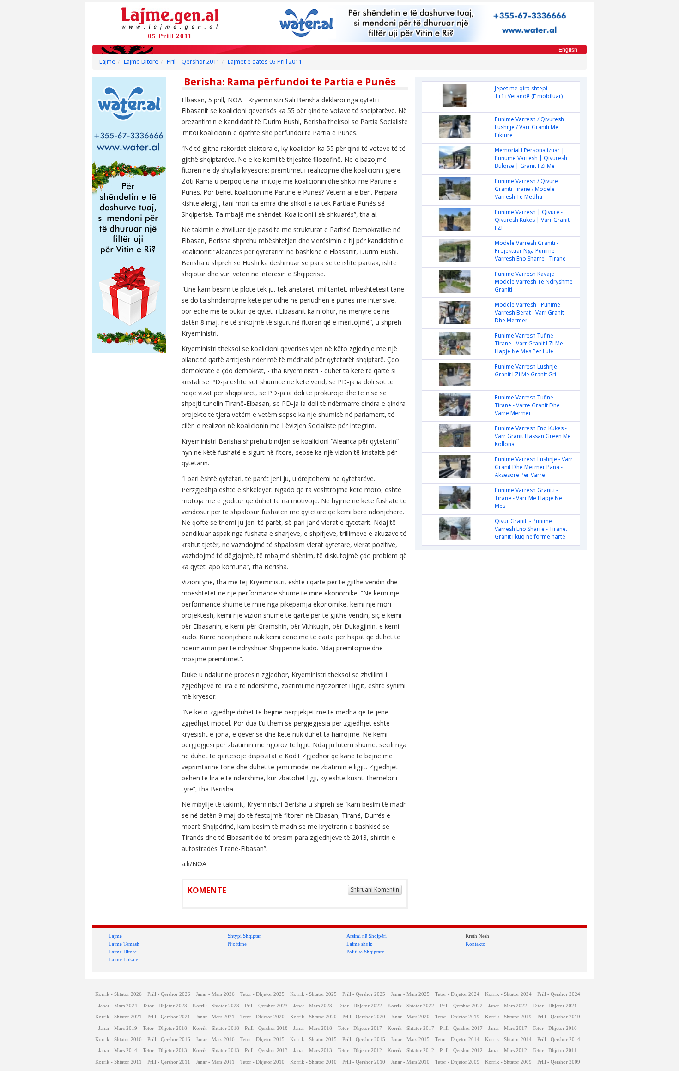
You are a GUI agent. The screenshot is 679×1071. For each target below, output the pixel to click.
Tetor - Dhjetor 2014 (457, 1039)
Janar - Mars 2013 (312, 1050)
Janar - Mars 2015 (410, 1039)
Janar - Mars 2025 (410, 994)
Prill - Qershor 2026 (168, 994)
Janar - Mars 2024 (117, 1005)
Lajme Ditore (141, 61)
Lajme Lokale (123, 959)
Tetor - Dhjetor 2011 (555, 1050)
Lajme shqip (359, 943)
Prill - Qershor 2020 (363, 1016)
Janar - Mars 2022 (507, 1005)
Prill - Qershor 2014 (558, 1039)
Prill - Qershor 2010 (363, 1062)
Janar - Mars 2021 (215, 1016)
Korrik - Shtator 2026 (118, 994)
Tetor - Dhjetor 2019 (457, 1016)
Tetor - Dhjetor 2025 (262, 994)
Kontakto (475, 943)
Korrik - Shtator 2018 (216, 1028)
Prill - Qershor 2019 (558, 1016)
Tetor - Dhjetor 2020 (262, 1016)
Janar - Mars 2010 (410, 1062)
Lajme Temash (124, 943)
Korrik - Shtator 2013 (216, 1050)
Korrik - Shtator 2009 (508, 1062)
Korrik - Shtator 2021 (118, 1016)
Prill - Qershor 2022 (461, 1005)
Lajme (107, 61)
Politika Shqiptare (365, 951)
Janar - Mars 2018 (312, 1028)
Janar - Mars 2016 (215, 1039)
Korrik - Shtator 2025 (313, 994)
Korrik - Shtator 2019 (508, 1016)
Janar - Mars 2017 (507, 1028)
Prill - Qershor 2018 (266, 1028)
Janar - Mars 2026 (215, 994)
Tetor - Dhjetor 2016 (555, 1028)
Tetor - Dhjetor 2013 (165, 1050)
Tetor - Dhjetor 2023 (165, 1005)
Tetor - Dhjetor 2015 (262, 1039)
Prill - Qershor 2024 (558, 994)
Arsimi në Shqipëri (366, 936)
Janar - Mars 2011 (215, 1062)
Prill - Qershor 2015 (363, 1039)
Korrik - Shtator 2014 (508, 1039)
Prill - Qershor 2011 (193, 61)
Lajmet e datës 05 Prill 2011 (265, 61)
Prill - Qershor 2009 (558, 1062)
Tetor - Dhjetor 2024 (457, 994)
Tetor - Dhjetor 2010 (262, 1062)
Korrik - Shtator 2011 (118, 1062)
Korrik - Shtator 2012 (411, 1050)
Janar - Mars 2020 (410, 1016)
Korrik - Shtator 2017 (411, 1028)
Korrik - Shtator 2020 (313, 1016)
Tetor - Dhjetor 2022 (360, 1005)
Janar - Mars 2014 (117, 1050)
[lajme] (170, 17)
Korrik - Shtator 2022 (411, 1005)
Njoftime (237, 943)
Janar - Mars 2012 (507, 1050)
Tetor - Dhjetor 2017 (360, 1028)
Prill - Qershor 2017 (461, 1028)
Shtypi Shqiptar (244, 936)
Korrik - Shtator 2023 (216, 1005)
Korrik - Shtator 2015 (313, 1039)
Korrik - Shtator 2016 (118, 1039)
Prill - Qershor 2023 (266, 1005)
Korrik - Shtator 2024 (508, 994)
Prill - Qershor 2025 (363, 994)
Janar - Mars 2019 (117, 1028)
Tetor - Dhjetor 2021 (555, 1005)
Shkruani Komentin (375, 889)
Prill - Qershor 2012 (461, 1050)
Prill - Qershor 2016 (168, 1039)
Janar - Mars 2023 (312, 1005)
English (567, 50)
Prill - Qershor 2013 (266, 1050)
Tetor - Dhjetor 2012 (360, 1050)
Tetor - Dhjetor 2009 (457, 1062)
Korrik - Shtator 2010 (313, 1062)
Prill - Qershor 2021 (168, 1016)
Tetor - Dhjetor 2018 (165, 1028)
